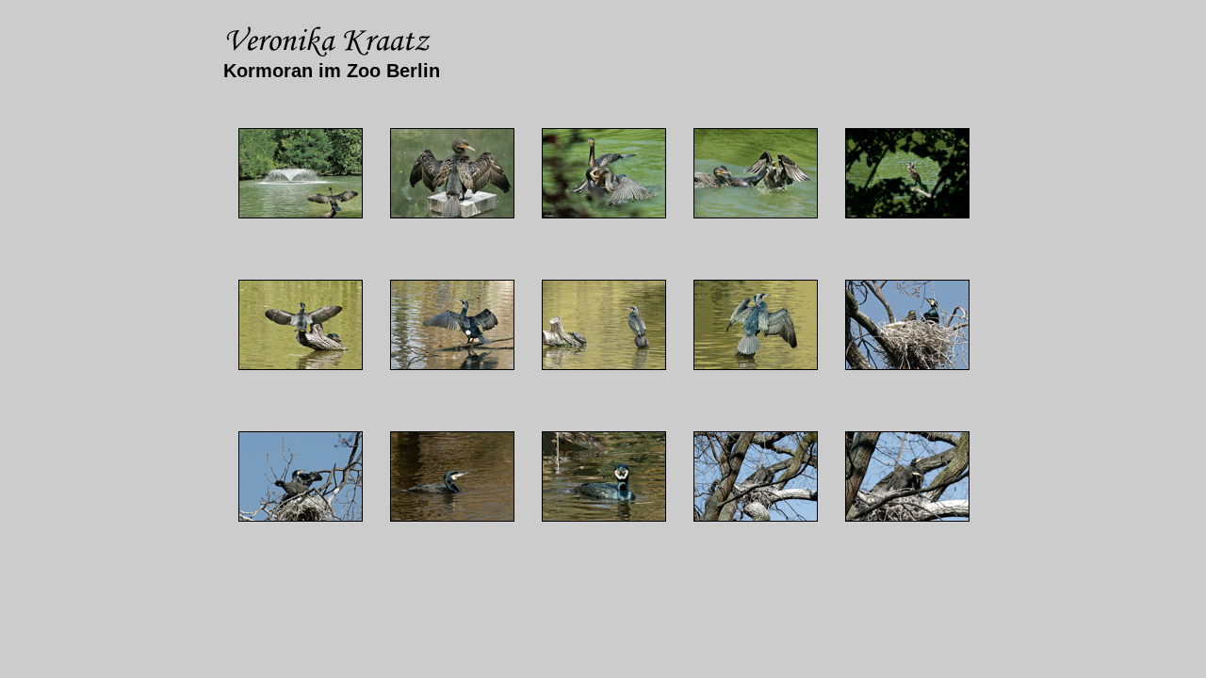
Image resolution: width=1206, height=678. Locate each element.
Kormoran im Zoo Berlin (331, 70)
